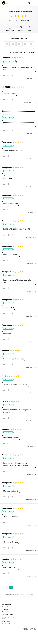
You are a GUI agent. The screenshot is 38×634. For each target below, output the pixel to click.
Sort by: (16, 52)
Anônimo (5, 351)
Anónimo (5, 429)
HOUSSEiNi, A (7, 87)
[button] (29, 3)
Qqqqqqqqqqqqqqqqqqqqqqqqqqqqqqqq (18, 111)
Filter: (30, 52)
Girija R (5, 402)
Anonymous (7, 142)
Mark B (5, 376)
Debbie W (6, 58)
